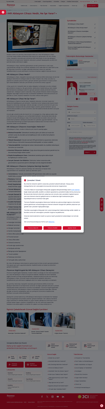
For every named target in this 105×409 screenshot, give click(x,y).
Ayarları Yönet (72, 228)
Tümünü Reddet (52, 228)
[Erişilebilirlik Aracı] (101, 405)
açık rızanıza (75, 190)
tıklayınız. (51, 222)
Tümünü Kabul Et (33, 228)
